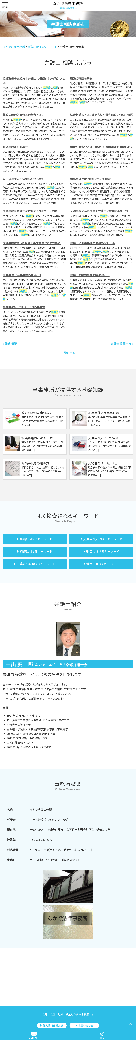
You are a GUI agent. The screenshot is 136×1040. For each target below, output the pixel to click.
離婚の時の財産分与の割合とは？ (23, 115)
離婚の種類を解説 (81, 78)
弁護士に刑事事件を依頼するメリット (92, 243)
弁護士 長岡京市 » (122, 343)
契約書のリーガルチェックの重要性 (24, 307)
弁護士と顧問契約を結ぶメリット (90, 275)
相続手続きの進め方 (15, 147)
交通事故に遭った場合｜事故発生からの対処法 (32, 243)
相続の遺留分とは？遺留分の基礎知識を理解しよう (101, 147)
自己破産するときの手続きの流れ (23, 179)
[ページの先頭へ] (130, 1024)
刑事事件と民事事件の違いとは (22, 275)
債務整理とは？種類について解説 (90, 179)
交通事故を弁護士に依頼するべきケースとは (30, 211)
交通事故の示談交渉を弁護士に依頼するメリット (99, 211)
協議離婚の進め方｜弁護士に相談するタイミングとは (34, 80)
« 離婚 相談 (10, 343)
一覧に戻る (68, 353)
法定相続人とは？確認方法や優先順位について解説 (101, 115)
